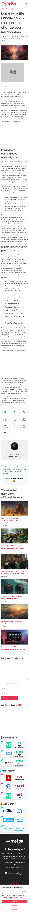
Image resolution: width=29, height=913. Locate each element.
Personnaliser (14, 905)
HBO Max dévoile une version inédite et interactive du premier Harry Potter (12, 572)
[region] (14, 899)
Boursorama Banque (14, 880)
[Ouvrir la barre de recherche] (22, 4)
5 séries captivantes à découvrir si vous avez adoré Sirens (11, 597)
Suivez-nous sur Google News (15, 478)
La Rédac (17, 457)
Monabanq (14, 882)
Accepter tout (14, 901)
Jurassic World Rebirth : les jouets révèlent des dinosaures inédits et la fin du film (14, 547)
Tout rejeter (14, 909)
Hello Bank (14, 877)
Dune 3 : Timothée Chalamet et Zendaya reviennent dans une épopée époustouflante (10, 521)
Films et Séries (6, 9)
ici (19, 865)
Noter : (3, 684)
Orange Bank (14, 884)
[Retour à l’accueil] (9, 4)
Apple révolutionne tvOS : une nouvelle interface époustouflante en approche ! (13, 648)
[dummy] (12, 81)
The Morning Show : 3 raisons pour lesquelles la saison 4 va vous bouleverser (14, 623)
